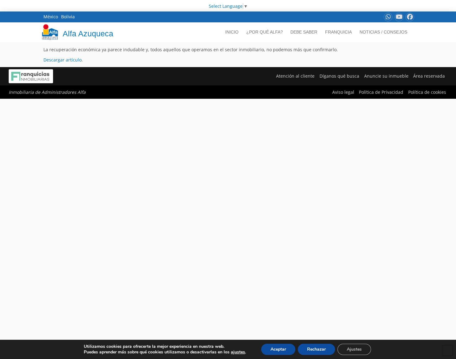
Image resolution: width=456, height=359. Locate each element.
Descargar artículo (62, 60)
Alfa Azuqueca (88, 33)
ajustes (238, 352)
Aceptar (278, 349)
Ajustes (354, 349)
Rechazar (316, 349)
